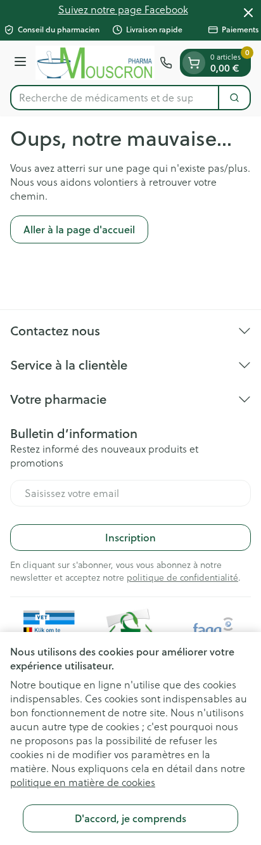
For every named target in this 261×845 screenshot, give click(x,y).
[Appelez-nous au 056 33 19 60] (166, 62)
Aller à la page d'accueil (79, 229)
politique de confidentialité (182, 577)
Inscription (130, 537)
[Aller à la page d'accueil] (95, 63)
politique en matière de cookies (82, 782)
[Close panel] (248, 13)
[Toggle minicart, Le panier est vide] (193, 62)
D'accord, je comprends (130, 818)
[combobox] (114, 97)
